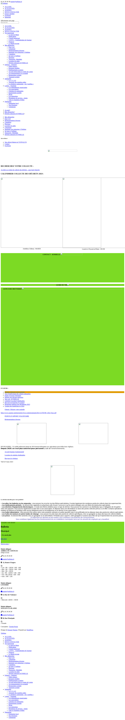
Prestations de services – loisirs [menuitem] (18, 709)
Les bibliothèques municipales (18, 87)
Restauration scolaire (15, 75)
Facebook (8, 15)
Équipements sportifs (15, 93)
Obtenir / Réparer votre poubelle (15, 392)
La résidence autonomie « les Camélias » (21, 84)
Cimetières (12, 54)
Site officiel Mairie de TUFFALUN (16, 142)
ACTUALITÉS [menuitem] (10, 638)
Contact (7, 144)
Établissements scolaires (16, 70)
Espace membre (9, 14)
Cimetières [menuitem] (12, 665)
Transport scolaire (14, 77)
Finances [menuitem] (11, 652)
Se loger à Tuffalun (14, 56)
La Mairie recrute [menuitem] (14, 654)
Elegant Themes (12, 630)
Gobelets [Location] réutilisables (15, 401)
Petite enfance (13, 66)
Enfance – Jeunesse (11, 64)
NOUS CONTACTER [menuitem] (12, 642)
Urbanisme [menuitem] (12, 659)
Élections (11, 57)
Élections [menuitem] (11, 668)
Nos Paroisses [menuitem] (13, 716)
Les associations (14, 89)
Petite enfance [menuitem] (13, 677)
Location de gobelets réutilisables (15, 455)
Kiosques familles (14, 68)
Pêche (10, 94)
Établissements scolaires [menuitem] (16, 680)
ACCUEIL (8, 7)
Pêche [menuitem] (10, 705)
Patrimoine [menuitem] (8, 712)
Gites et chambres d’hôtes (16, 100)
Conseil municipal (14, 38)
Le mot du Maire (14, 35)
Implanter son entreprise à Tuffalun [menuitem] (19, 663)
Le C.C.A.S (12, 80)
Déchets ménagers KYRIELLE (18, 63)
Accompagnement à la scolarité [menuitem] (18, 684)
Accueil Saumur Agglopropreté (14, 452)
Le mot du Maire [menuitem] (14, 645)
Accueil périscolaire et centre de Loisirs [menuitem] (21, 682)
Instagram (8, 17)
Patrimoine (8, 101)
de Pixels (13, 626)
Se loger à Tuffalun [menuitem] (14, 666)
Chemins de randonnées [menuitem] (16, 702)
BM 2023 (4, 539)
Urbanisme (12, 49)
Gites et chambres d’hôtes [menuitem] (16, 710)
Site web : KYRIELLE (12, 399)
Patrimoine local (14, 103)
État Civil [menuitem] (11, 658)
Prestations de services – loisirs (18, 98)
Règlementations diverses (16, 50)
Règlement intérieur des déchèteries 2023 (17, 404)
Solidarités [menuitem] (8, 689)
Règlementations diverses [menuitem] (16, 661)
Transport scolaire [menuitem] (14, 687)
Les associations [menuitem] (14, 700)
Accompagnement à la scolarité (18, 73)
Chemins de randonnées (16, 91)
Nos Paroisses (13, 105)
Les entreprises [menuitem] (13, 707)
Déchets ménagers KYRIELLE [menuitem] (18, 673)
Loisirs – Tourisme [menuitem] (10, 696)
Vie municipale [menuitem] (9, 643)
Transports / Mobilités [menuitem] (15, 670)
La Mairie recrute (14, 43)
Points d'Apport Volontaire (13, 395)
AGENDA (8, 10)
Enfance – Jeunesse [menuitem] (11, 675)
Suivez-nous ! (5, 544)
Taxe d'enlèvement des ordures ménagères (18, 394)
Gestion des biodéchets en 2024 (14, 406)
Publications (12, 36)
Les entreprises (13, 96)
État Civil (11, 47)
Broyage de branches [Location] (15, 402)
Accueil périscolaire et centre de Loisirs (21, 72)
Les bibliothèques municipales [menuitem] (18, 698)
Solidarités (8, 79)
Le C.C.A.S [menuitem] (12, 691)
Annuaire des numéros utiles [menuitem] (17, 693)
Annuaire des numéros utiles (17, 82)
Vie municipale (9, 33)
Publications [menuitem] (12, 647)
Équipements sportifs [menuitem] (15, 703)
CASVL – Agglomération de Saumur (20, 40)
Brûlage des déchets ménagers (14, 397)
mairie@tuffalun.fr (8, 559)
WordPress (30, 630)
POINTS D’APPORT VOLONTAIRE (17, 416)
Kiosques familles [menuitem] (14, 679)
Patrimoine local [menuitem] (14, 714)
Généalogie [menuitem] (12, 717)
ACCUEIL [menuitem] (8, 636)
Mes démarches (9, 45)
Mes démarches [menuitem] (9, 656)
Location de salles (14, 61)
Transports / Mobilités (15, 59)
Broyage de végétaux (11, 458)
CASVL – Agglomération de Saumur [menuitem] (20, 650)
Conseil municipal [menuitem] (14, 649)
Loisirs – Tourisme (10, 86)
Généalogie (12, 107)
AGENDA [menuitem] (8, 640)
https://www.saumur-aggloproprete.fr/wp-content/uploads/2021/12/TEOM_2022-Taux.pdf (28, 413)
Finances (11, 42)
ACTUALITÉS (10, 8)
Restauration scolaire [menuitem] (15, 686)
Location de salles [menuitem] (14, 672)
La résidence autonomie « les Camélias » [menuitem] (21, 694)
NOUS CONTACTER (12, 12)
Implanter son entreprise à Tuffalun (19, 52)
